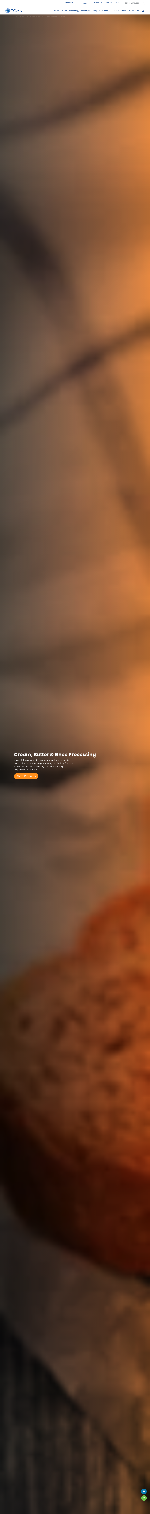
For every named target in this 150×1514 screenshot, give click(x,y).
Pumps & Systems (100, 11)
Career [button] (84, 3)
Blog (117, 2)
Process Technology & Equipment (76, 11)
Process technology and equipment (35, 16)
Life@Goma (70, 2)
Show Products (26, 776)
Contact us (134, 11)
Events (109, 2)
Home (56, 11)
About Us (98, 2)
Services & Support (118, 11)
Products (21, 16)
